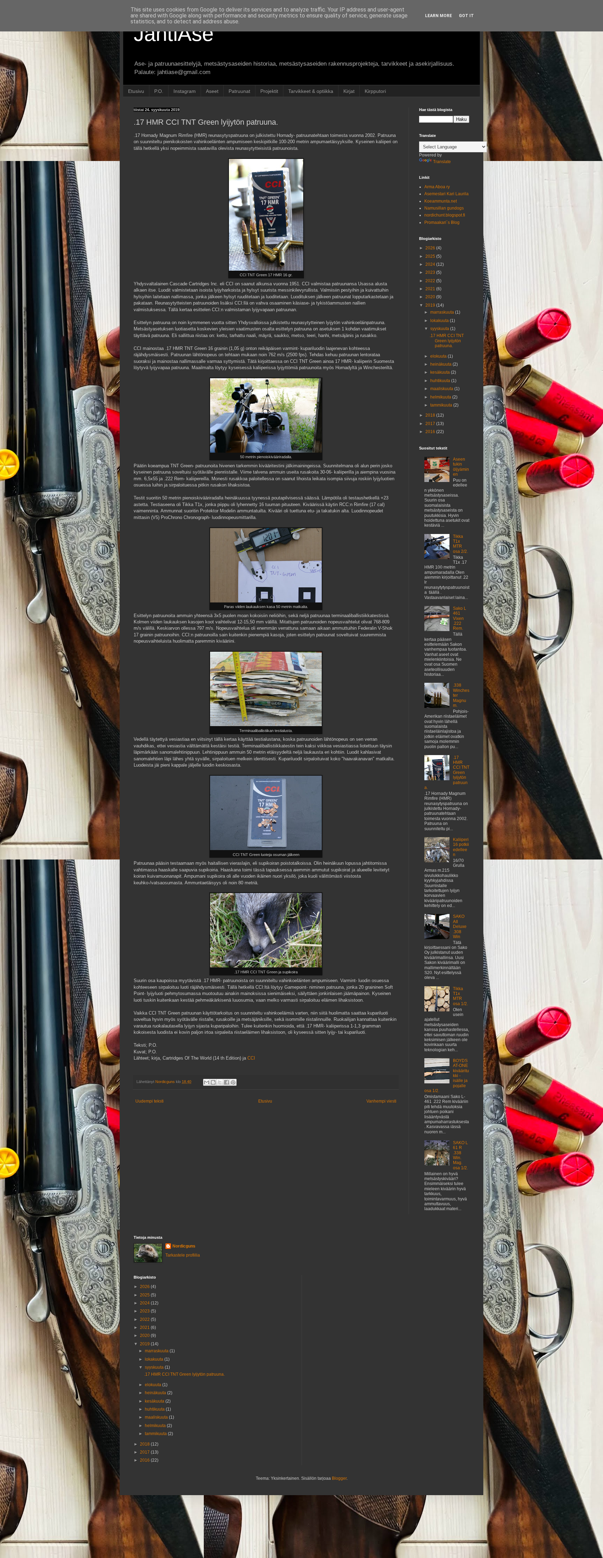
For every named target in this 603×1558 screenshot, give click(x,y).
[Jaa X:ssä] (219, 1082)
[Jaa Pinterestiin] (233, 1082)
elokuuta (439, 356)
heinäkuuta (441, 364)
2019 (430, 305)
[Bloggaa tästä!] (213, 1082)
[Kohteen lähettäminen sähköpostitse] (206, 1082)
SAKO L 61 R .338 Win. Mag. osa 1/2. (460, 1155)
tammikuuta (441, 405)
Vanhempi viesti (381, 1101)
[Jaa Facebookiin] (226, 1082)
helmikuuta (441, 397)
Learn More (438, 15)
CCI (251, 1058)
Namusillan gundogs (444, 208)
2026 (430, 248)
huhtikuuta (440, 380)
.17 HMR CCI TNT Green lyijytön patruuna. (447, 340)
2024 (430, 264)
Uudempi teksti (149, 1101)
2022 (430, 280)
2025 (430, 256)
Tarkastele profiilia (182, 1255)
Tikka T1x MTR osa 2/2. (460, 544)
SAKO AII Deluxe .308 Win (460, 926)
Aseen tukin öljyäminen (461, 467)
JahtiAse (174, 33)
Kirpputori (375, 91)
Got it (466, 15)
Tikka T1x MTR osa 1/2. (460, 996)
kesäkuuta (440, 372)
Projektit (269, 91)
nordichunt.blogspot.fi (444, 215)
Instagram (184, 91)
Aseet (212, 91)
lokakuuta (440, 320)
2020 (430, 296)
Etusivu (136, 91)
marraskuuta (442, 312)
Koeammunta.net (440, 201)
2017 (430, 423)
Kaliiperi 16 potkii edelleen (461, 847)
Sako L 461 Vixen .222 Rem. (459, 618)
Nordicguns (183, 1246)
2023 (430, 272)
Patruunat (239, 91)
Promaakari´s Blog (442, 222)
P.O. (158, 91)
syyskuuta (440, 328)
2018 (430, 415)
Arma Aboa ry (437, 186)
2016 (430, 431)
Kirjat (349, 91)
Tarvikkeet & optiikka (310, 91)
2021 (430, 288)
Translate (442, 161)
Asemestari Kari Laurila (446, 193)
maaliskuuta (442, 388)
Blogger (339, 1478)
